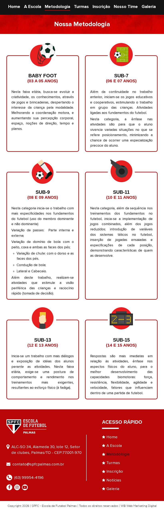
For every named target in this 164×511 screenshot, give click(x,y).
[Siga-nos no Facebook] (10, 487)
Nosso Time (126, 6)
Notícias (113, 480)
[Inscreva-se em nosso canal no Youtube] (26, 487)
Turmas (81, 6)
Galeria (149, 6)
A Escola (32, 6)
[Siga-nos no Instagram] (18, 487)
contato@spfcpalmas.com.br (38, 464)
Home (14, 6)
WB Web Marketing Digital (139, 506)
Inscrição (101, 6)
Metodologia (57, 6)
